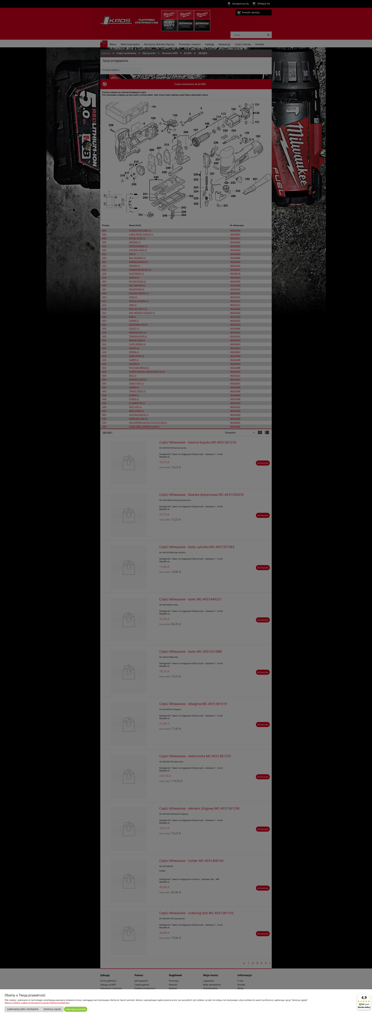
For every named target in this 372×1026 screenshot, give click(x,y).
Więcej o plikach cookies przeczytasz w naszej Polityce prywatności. (37, 1002)
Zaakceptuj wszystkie (75, 1009)
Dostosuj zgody (52, 1009)
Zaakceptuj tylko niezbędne (22, 1009)
